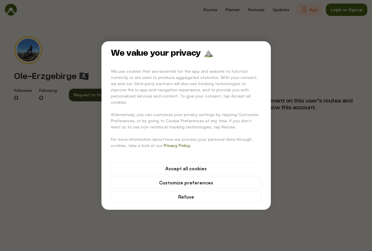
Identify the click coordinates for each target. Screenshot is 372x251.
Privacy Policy (177, 145)
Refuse (186, 197)
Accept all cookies (186, 168)
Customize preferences (186, 183)
